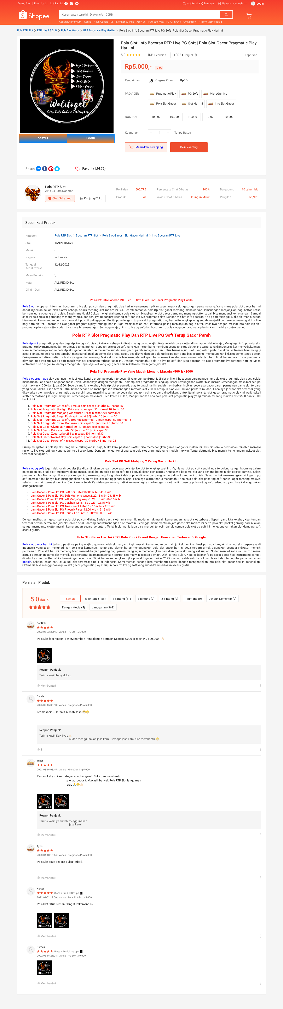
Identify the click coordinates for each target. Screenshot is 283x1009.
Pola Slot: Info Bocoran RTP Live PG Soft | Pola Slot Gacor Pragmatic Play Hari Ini (171, 30)
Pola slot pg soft (33, 468)
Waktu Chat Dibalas (169, 197)
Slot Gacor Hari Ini (136, 235)
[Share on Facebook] (44, 168)
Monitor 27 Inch (125, 21)
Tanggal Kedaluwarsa (33, 266)
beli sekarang (189, 147)
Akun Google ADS (104, 21)
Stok (28, 243)
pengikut (225, 197)
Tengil (40, 760)
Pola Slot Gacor (70, 30)
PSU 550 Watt (156, 21)
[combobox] (140, 14)
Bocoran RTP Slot (87, 235)
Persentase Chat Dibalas (172, 189)
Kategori (30, 235)
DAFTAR (43, 138)
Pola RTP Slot (25, 30)
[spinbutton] (159, 132)
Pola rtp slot (30, 343)
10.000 (156, 116)
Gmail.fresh (189, 21)
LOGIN (90, 138)
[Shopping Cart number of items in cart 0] (250, 16)
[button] (190, 3)
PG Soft (193, 93)
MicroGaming (218, 93)
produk (121, 197)
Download (40, 3)
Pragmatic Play (166, 93)
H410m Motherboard (210, 21)
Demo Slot (24, 3)
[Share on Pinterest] (50, 168)
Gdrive (87, 21)
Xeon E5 (141, 21)
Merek (29, 250)
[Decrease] (151, 132)
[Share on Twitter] (57, 168)
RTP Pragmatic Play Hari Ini (99, 30)
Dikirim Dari (32, 289)
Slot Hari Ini (195, 103)
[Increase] (168, 132)
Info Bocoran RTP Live (166, 235)
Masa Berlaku (34, 275)
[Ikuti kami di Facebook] (66, 3)
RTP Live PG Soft (47, 30)
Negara (30, 257)
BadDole (41, 623)
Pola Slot (28, 306)
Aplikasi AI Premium (70, 21)
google (26, 561)
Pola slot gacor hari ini (37, 544)
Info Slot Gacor (224, 103)
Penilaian (122, 189)
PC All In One (173, 21)
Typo (39, 846)
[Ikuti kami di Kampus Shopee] (77, 3)
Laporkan (251, 55)
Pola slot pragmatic (35, 378)
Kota (28, 282)
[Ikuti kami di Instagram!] (71, 3)
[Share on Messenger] (38, 168)
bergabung (227, 189)
